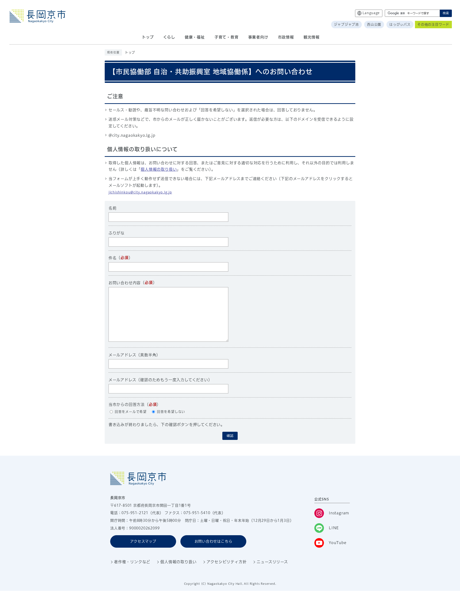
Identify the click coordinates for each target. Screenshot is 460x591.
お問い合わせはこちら (213, 541)
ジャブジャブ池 (346, 24)
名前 (113, 208)
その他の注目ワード (433, 24)
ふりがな (117, 233)
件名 (113, 258)
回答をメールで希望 (131, 411)
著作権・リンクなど (132, 562)
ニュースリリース (272, 562)
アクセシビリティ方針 (227, 562)
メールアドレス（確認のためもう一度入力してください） (160, 380)
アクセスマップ (143, 541)
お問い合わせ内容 (125, 283)
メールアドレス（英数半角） (134, 355)
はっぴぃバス (400, 24)
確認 (230, 436)
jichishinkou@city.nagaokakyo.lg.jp (140, 192)
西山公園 (374, 24)
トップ (130, 52)
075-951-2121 (134, 513)
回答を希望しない (171, 411)
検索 (446, 13)
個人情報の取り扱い (159, 169)
